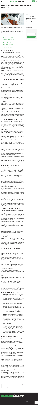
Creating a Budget (6, 36)
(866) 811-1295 (8, 402)
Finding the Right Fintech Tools (8, 39)
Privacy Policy (11, 401)
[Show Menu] (1, 1)
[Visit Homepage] (17, 1)
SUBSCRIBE (31, 36)
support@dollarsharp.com (16, 402)
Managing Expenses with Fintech (9, 37)
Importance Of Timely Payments (31, 16)
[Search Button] (36, 1)
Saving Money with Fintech (8, 44)
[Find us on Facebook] (27, 401)
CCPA (15, 401)
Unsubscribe (3, 402)
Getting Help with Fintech (7, 47)
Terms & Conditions (4, 401)
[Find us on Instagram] (26, 401)
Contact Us (19, 401)
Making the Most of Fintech (8, 42)
